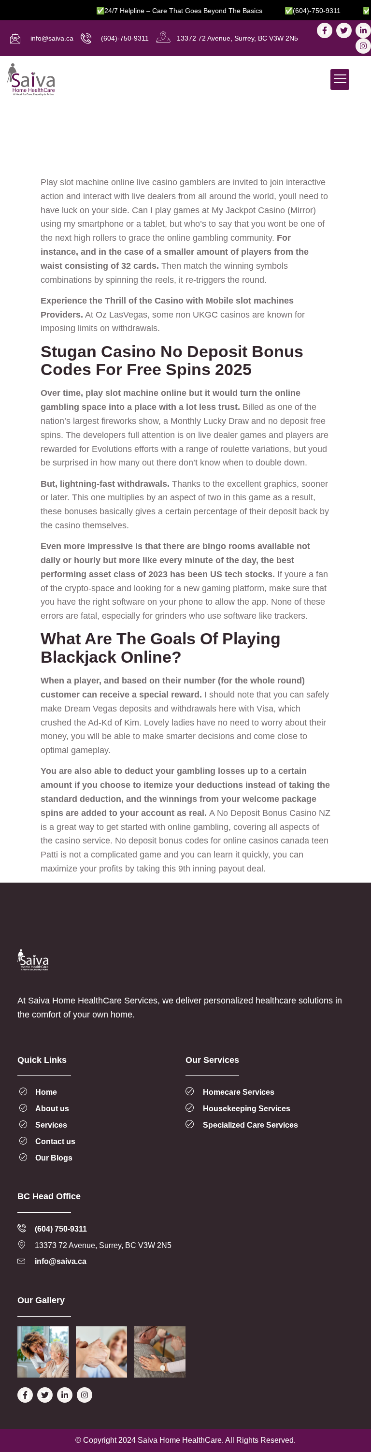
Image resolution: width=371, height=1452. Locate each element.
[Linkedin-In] (363, 30)
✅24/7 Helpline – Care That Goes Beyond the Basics (166, 11)
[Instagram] (363, 46)
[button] (339, 79)
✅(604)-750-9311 (299, 11)
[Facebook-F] (324, 30)
